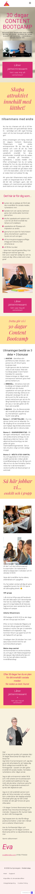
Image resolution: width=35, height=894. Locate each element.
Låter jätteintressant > (17, 696)
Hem (5, 873)
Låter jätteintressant (18, 70)
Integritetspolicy (9, 883)
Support (12, 873)
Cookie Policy (23, 883)
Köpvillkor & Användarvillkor (13, 878)
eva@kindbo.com (9, 855)
